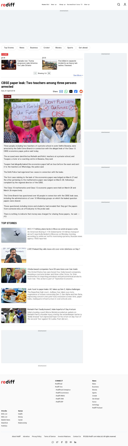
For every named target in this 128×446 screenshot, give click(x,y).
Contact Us (77, 436)
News (52, 4)
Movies (59, 48)
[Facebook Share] (75, 91)
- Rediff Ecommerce (61, 393)
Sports (70, 48)
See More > (78, 75)
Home (44, 4)
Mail (47, 4)
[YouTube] (71, 442)
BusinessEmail (71, 4)
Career (20, 420)
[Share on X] (57, 442)
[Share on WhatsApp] (53, 442)
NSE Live (4, 417)
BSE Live (4, 414)
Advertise (26, 436)
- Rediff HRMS (59, 396)
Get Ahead (95, 399)
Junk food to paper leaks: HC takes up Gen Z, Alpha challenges (55, 294)
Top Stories (9, 48)
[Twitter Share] (70, 91)
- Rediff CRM (59, 399)
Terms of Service (50, 436)
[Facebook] (62, 442)
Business (34, 48)
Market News (5, 420)
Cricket (47, 48)
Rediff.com (92, 436)
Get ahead (83, 48)
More (85, 4)
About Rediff (16, 436)
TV (81, 4)
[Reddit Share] (80, 91)
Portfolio (4, 426)
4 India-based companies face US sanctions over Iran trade (54, 274)
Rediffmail (58, 384)
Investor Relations (64, 436)
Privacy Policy (36, 436)
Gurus (78, 4)
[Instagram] (66, 442)
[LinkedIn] (75, 442)
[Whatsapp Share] (65, 91)
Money (61, 4)
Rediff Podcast (97, 408)
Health (20, 414)
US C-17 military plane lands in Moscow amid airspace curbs (55, 234)
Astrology (95, 405)
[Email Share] (60, 91)
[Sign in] (125, 5)
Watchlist (4, 423)
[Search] (118, 5)
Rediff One (58, 387)
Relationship (22, 423)
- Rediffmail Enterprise (62, 390)
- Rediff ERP (59, 402)
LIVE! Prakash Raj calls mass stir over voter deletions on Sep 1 (54, 249)
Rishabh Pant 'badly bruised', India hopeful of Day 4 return (55, 314)
